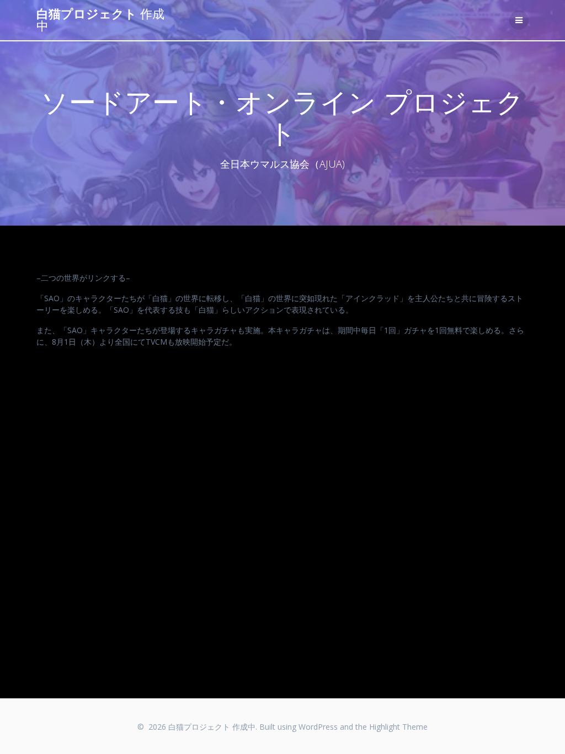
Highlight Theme (398, 726)
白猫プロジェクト (100, 20)
